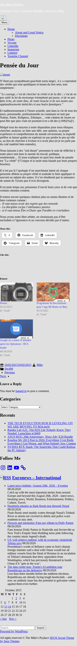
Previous (9, 372)
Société (8, 368)
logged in (21, 391)
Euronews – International (36, 477)
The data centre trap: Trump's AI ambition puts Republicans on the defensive (34, 568)
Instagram (13, 49)
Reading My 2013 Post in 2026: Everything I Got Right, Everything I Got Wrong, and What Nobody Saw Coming (41, 442)
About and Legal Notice (29, 32)
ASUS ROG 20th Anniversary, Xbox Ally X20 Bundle (40, 436)
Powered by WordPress (14, 631)
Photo (10, 39)
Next (3, 376)
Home (11, 29)
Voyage (11, 42)
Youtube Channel (17, 56)
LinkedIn (12, 46)
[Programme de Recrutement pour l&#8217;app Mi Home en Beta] (53, 292)
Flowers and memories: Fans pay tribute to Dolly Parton (40, 522)
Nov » (12, 618)
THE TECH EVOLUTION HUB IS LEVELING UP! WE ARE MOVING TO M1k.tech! (40, 425)
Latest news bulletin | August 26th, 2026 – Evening (37, 485)
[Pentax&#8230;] (16, 292)
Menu (4, 22)
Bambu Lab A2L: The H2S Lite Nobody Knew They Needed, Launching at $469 (39, 431)
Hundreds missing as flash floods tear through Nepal (38, 506)
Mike (40, 364)
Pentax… (5, 303)
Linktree (12, 52)
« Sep (3, 618)
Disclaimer (21, 35)
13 (5, 606)
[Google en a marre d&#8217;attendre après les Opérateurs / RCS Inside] (16, 328)
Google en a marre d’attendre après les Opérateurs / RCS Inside (15, 344)
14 (9, 606)
